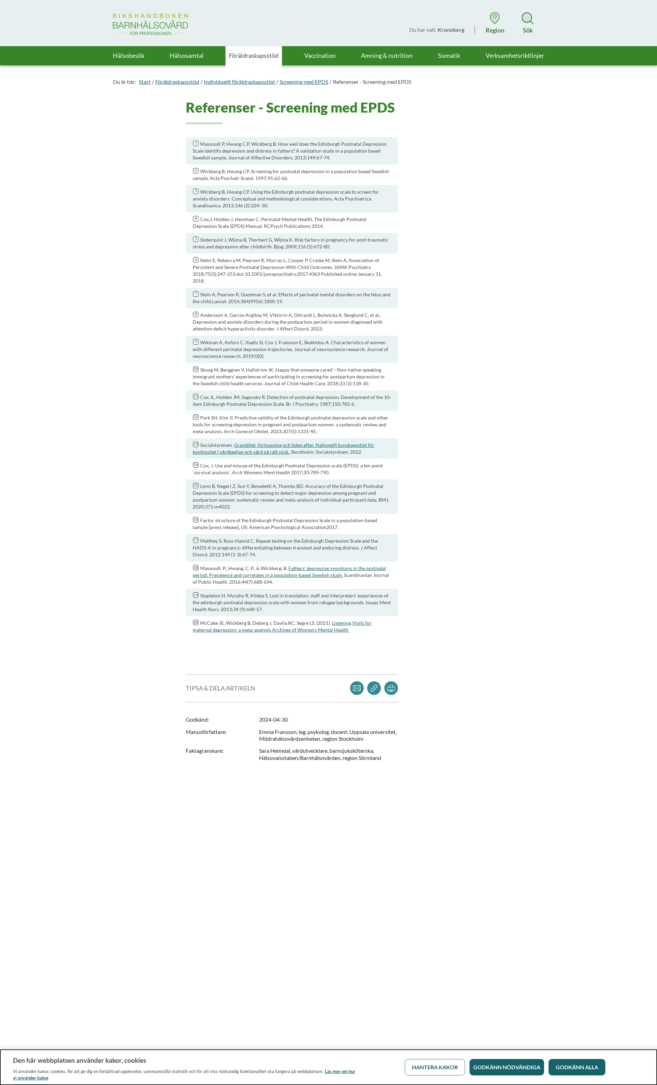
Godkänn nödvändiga (506, 1067)
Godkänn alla (577, 1067)
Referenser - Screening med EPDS (372, 81)
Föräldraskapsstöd (177, 81)
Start (145, 81)
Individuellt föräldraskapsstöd (239, 81)
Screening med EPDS (304, 81)
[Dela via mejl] (357, 688)
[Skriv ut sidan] (391, 688)
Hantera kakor (435, 1067)
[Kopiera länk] (374, 688)
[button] (494, 23)
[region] (328, 1067)
